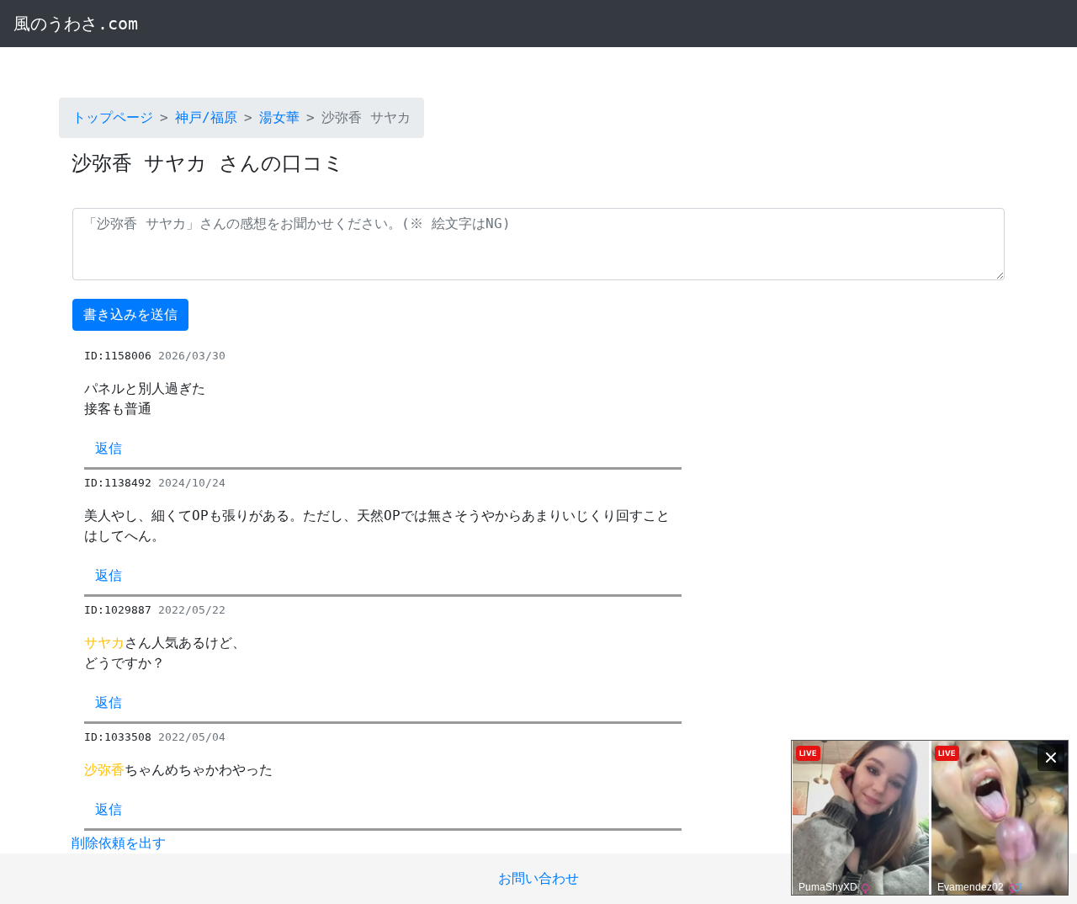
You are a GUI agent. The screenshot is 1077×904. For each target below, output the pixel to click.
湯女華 (279, 117)
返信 (108, 448)
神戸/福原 (206, 117)
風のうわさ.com (75, 23)
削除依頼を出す (119, 843)
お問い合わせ (538, 878)
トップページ (112, 117)
